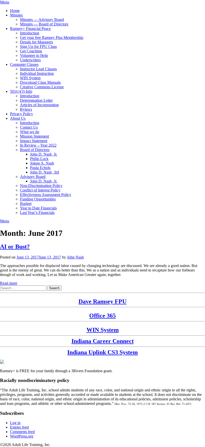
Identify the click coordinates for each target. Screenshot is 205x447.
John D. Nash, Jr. (43, 154)
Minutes (16, 15)
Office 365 (102, 315)
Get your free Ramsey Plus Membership (51, 37)
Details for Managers (36, 42)
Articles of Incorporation (39, 105)
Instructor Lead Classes (38, 69)
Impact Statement (33, 141)
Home (15, 10)
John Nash (75, 257)
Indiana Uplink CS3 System (102, 352)
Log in (15, 423)
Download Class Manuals (40, 82)
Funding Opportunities (38, 199)
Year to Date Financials (38, 208)
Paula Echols (40, 168)
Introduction (29, 33)
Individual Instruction (37, 73)
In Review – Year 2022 (38, 145)
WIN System (30, 78)
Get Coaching (31, 51)
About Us (18, 118)
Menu (4, 2)
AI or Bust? (15, 246)
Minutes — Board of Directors (44, 24)
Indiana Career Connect (103, 341)
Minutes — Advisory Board (42, 19)
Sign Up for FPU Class (38, 46)
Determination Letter (36, 100)
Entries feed (19, 427)
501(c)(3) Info (21, 91)
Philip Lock (39, 159)
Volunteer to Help (34, 55)
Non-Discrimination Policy (41, 185)
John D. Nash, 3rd (44, 172)
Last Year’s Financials (37, 212)
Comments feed (22, 432)
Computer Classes (24, 64)
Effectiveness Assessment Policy (45, 194)
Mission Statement (34, 136)
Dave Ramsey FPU (102, 301)
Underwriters (30, 60)
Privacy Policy (21, 114)
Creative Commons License (42, 87)
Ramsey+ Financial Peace (30, 28)
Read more (8, 283)
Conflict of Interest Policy (40, 190)
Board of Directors (35, 150)
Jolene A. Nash (42, 163)
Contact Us (29, 127)
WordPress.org (21, 436)
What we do (29, 132)
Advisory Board (33, 177)
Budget (26, 203)
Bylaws (26, 109)
